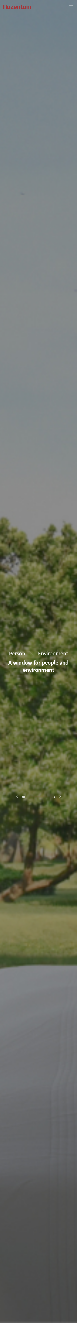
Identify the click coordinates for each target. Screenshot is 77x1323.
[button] (60, 797)
